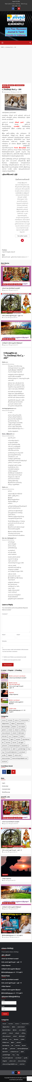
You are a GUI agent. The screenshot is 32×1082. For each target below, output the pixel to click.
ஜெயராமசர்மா (5, 290)
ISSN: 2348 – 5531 (16, 5)
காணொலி (14, 733)
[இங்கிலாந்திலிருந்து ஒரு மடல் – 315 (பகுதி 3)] (4, 710)
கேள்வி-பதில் (4, 736)
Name (4, 634)
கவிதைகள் (17, 729)
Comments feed (6, 789)
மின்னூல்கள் (10, 755)
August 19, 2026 (13, 345)
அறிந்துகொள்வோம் (5, 723)
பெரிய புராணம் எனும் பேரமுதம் (19, 311)
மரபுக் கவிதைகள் (18, 284)
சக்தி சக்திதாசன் (6, 937)
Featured (10, 720)
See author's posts (22, 236)
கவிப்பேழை (23, 729)
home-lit (17, 720)
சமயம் (10, 736)
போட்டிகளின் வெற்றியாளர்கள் (11, 752)
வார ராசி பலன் (4, 761)
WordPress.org (6, 792)
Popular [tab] (11, 670)
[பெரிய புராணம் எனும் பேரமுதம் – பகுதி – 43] (16, 303)
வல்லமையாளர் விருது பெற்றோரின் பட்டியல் (19, 758)
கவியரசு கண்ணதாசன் (6, 733)
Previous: (8, 251)
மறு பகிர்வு (4, 755)
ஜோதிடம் (12, 739)
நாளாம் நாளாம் (11, 284)
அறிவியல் (13, 723)
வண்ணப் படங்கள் (6, 87)
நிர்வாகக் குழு (24, 3)
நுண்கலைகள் (10, 85)
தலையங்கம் (18, 739)
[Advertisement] (16, 66)
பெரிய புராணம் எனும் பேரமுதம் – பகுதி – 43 (12, 315)
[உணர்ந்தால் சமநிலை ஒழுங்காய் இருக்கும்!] (16, 331)
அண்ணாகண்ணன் (6, 92)
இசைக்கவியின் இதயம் (6, 726)
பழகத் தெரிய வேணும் (22, 748)
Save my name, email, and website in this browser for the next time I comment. (15, 650)
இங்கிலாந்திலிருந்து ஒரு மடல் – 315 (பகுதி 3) (12, 935)
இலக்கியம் (5, 85)
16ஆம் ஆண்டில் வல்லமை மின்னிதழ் (12, 3)
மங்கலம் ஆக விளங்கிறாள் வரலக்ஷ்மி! (11, 288)
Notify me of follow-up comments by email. (15, 657)
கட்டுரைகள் (10, 729)
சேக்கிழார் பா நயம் (5, 739)
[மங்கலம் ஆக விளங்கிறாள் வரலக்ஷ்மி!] (16, 276)
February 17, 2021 (15, 92)
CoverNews (12, 1079)
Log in (3, 783)
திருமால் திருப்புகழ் (26, 739)
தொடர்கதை (8, 742)
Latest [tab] (4, 670)
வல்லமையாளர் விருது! (6, 758)
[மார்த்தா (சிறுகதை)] (4, 693)
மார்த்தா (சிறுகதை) (13, 694)
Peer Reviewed (24, 720)
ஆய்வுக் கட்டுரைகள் (20, 723)
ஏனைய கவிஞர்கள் (21, 726)
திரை (3, 742)
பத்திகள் (14, 748)
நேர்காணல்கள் (24, 745)
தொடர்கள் (10, 311)
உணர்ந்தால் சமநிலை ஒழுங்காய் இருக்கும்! (12, 343)
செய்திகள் (11, 708)
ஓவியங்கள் (4, 729)
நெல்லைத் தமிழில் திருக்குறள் (14, 745)
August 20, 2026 (12, 317)
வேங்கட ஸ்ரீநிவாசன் (7, 434)
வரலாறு (14, 708)
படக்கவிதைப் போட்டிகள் (19, 85)
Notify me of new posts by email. (12, 659)
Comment (5, 614)
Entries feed (5, 786)
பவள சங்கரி (5, 317)
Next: (15, 256)
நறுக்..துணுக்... (21, 742)
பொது (29, 748)
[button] (2, 42)
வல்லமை (16, 23)
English (4, 720)
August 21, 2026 (13, 290)
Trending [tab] (19, 670)
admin (4, 880)
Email (18, 634)
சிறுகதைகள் (11, 692)
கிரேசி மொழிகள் (21, 733)
